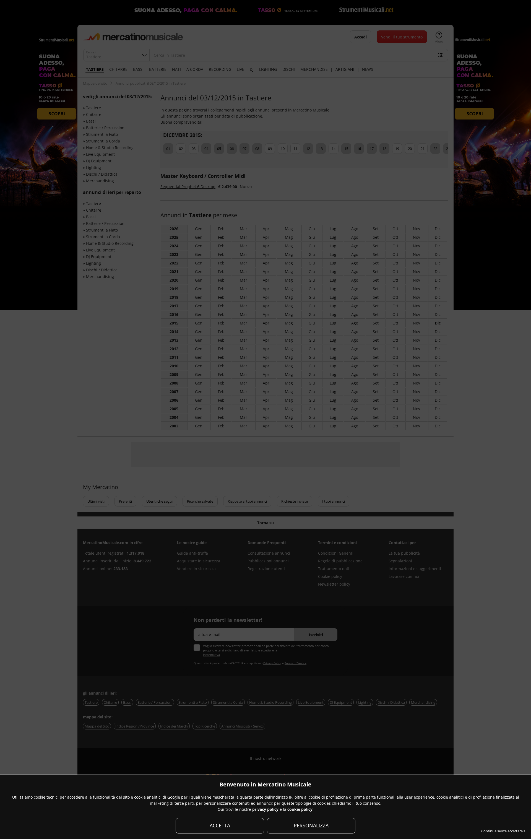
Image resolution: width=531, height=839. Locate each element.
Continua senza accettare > (503, 830)
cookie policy (300, 809)
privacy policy (265, 809)
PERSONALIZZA (311, 825)
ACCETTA (220, 825)
